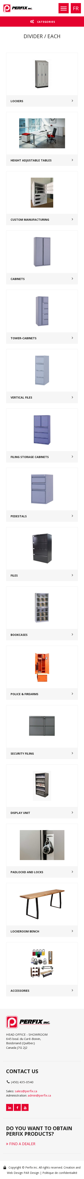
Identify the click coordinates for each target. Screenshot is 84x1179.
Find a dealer (21, 1144)
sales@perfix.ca (26, 1091)
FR (76, 8)
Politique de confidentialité (59, 1173)
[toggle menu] (64, 8)
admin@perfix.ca (39, 1095)
